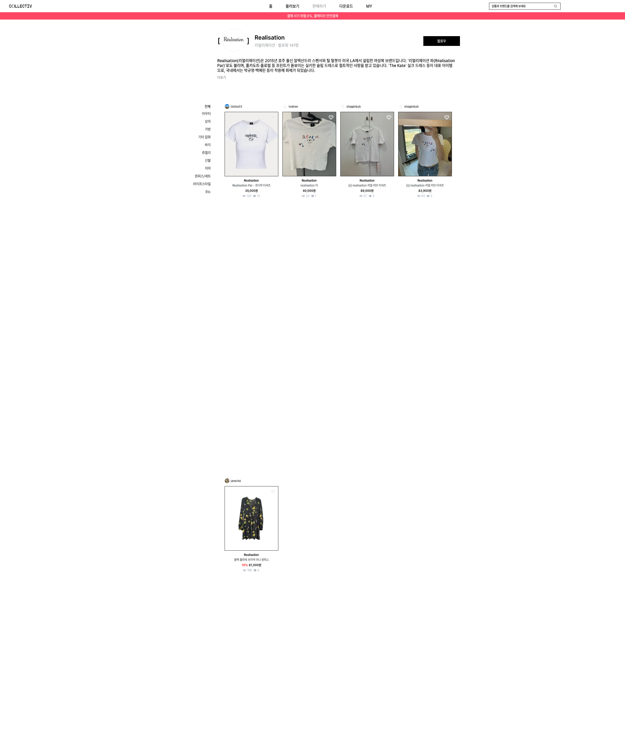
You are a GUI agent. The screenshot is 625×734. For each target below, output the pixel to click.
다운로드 (346, 6)
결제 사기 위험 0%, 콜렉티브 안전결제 (312, 16)
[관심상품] (273, 117)
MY (369, 6)
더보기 (221, 77)
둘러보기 (292, 6)
